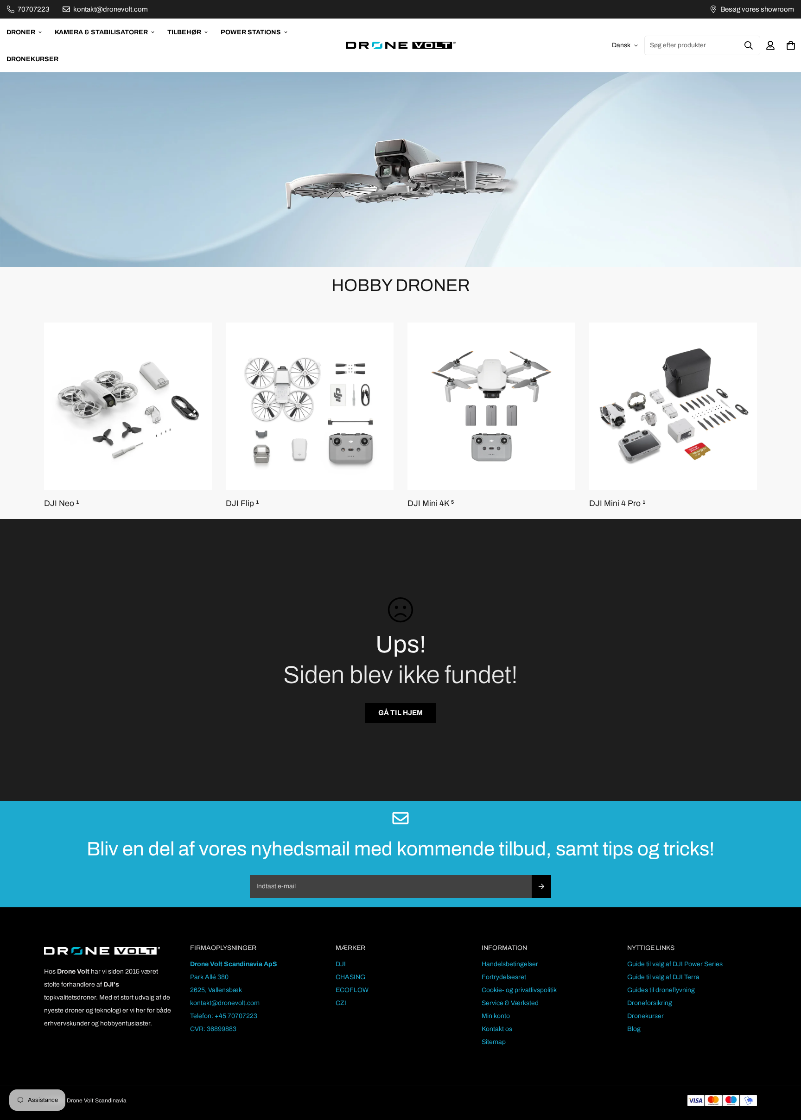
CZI (341, 1003)
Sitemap (494, 1041)
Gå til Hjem (400, 712)
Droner (20, 32)
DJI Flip (242, 503)
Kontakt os (497, 1028)
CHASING (350, 977)
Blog (634, 1028)
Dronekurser (32, 59)
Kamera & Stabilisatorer (101, 32)
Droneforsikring (649, 1003)
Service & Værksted (510, 1003)
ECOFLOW (352, 990)
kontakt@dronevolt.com (225, 1003)
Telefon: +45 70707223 (223, 1015)
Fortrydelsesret (504, 977)
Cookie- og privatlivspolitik (519, 990)
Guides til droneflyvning (661, 990)
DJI (341, 964)
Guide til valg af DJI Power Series (675, 964)
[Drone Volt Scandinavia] (400, 45)
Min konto (496, 1015)
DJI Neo (61, 503)
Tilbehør (184, 32)
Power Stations (251, 32)
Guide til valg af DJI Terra (663, 977)
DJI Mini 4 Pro (617, 503)
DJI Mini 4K (430, 503)
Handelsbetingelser (510, 964)
